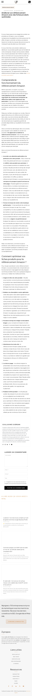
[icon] (29, 2)
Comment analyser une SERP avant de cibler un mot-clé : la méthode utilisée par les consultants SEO (15, 549)
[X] (9, 444)
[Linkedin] (7, 444)
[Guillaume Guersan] (3, 10)
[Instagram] (5, 444)
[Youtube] (11, 444)
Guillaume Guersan (8, 10)
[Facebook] (2, 444)
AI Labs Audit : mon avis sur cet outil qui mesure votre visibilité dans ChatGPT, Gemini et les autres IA (15, 583)
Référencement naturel (8, 7)
